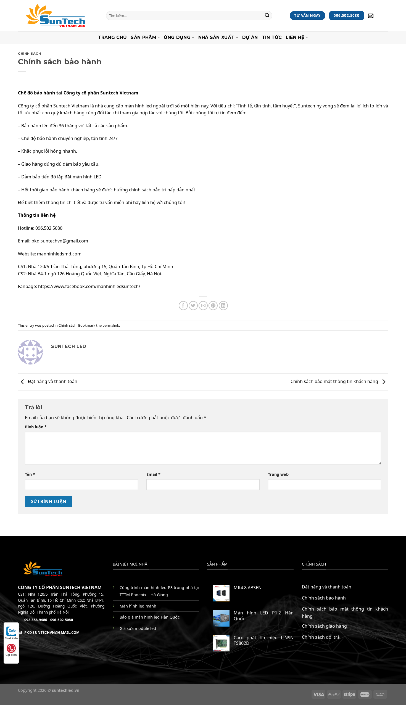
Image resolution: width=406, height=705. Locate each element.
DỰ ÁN (250, 37)
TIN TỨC (272, 37)
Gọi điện (11, 655)
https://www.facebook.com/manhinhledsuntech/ (89, 286)
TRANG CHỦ (112, 37)
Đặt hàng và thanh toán (52, 382)
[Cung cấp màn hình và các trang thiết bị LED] (58, 15)
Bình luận (36, 426)
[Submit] (267, 15)
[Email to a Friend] (203, 305)
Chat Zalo (11, 638)
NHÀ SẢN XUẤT (216, 37)
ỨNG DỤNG (177, 37)
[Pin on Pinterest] (213, 305)
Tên (30, 474)
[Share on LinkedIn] (223, 305)
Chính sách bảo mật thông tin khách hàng (335, 382)
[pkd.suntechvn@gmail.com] (371, 16)
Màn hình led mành (138, 606)
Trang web (278, 474)
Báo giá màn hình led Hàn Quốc (150, 617)
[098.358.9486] (384, 16)
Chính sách (29, 54)
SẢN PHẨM (143, 37)
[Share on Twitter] (193, 305)
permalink (110, 325)
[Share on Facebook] (183, 305)
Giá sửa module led (138, 628)
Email (153, 474)
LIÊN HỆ (295, 37)
